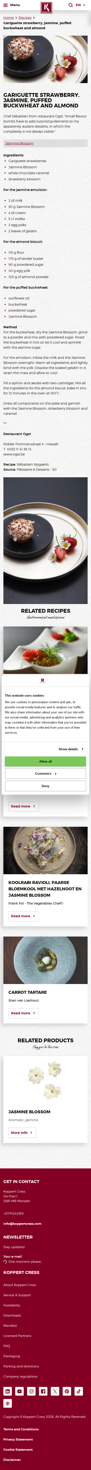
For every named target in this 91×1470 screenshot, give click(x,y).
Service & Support (17, 1295)
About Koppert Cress (19, 1285)
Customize (43, 773)
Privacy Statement (18, 1439)
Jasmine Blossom (19, 143)
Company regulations (20, 1376)
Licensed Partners (17, 1336)
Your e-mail (12, 1256)
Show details (68, 749)
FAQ (6, 1346)
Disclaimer (12, 1460)
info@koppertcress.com (22, 1224)
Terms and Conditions (21, 1429)
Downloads (12, 1315)
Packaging (11, 1356)
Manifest (10, 1326)
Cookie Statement (18, 1450)
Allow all (45, 761)
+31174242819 (13, 1213)
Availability (11, 1305)
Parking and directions (21, 1366)
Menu (15, 5)
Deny (45, 786)
